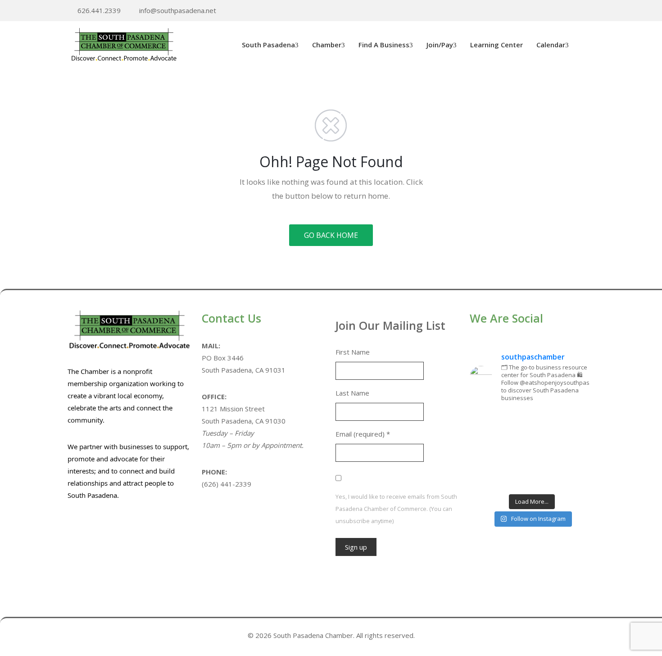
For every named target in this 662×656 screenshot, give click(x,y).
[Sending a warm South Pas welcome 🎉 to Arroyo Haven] (531, 476)
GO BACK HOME (331, 235)
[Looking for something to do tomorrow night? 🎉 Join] (489, 449)
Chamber (326, 44)
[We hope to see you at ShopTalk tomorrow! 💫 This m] (575, 476)
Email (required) (363, 433)
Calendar (550, 44)
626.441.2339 (99, 10)
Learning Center (496, 44)
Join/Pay (439, 44)
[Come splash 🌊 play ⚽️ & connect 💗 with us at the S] (489, 476)
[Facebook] (577, 11)
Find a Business (383, 44)
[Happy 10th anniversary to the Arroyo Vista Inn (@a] (531, 449)
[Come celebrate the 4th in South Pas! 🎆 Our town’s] (575, 423)
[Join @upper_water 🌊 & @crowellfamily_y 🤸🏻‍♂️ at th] (575, 449)
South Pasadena (268, 44)
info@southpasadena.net (177, 10)
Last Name (352, 392)
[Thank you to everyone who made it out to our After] (531, 423)
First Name (353, 351)
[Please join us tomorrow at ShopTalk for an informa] (489, 423)
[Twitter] (564, 11)
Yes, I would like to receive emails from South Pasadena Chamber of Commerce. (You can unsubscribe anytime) (396, 508)
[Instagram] (591, 11)
